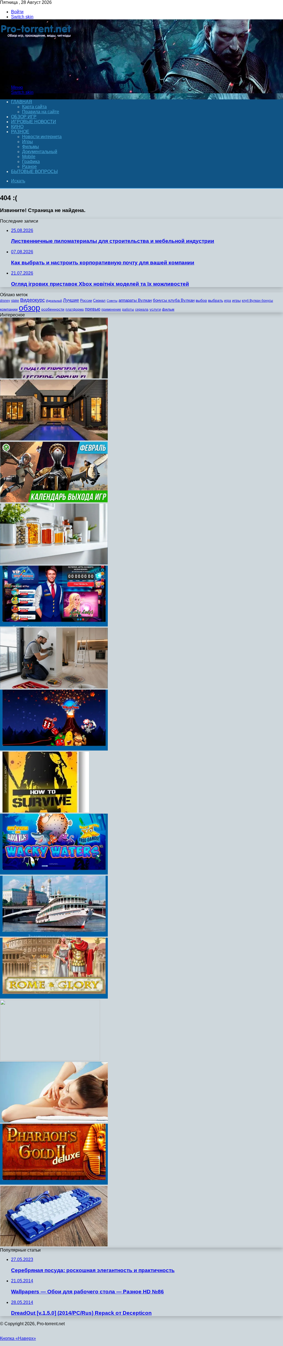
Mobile (28, 156)
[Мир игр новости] (36, 78)
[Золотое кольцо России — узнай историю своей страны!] (54, 935)
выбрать (215, 300)
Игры (27, 141)
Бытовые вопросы (34, 171)
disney (5, 301)
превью (92, 308)
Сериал (99, 300)
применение (111, 309)
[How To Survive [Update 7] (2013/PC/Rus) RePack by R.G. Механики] (44, 811)
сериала (141, 309)
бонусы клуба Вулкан (174, 300)
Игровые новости (33, 121)
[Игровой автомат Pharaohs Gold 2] (54, 1183)
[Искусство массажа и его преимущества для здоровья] (54, 1121)
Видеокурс (32, 300)
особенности (52, 309)
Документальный (39, 151)
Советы (112, 300)
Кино (17, 126)
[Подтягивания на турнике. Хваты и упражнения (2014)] (54, 377)
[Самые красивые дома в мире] (54, 439)
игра (227, 301)
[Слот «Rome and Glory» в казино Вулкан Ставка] (54, 997)
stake (15, 301)
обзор (29, 307)
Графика (31, 161)
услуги (155, 309)
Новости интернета (42, 136)
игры (236, 300)
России (86, 300)
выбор (201, 300)
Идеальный (54, 300)
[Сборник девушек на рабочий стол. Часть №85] (50, 1059)
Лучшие (71, 300)
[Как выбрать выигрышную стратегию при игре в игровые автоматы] (54, 625)
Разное (20, 131)
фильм (168, 309)
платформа (74, 309)
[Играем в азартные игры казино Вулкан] (54, 749)
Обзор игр (23, 116)
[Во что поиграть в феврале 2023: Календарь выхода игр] (54, 501)
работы (128, 309)
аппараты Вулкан (135, 300)
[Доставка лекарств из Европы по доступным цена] (54, 563)
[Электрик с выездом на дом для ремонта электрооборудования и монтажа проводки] (54, 687)
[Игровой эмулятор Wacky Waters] (54, 873)
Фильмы (30, 146)
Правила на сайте (40, 111)
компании (9, 309)
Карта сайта (34, 106)
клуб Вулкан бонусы (257, 301)
